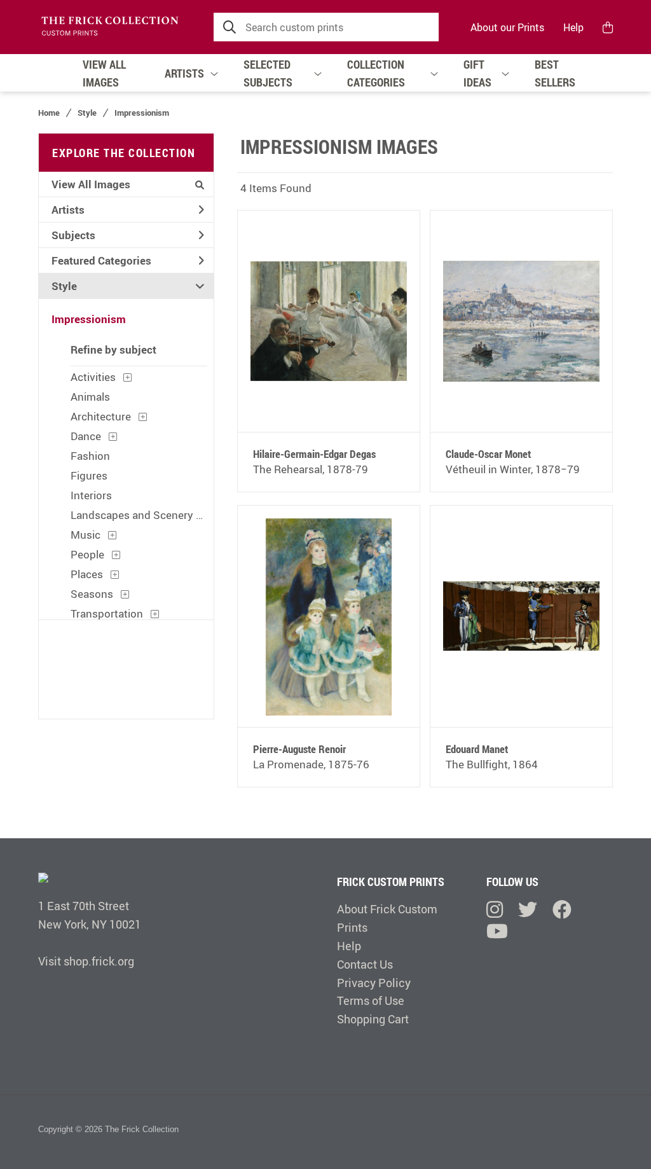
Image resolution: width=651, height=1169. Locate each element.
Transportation (107, 613)
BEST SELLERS (555, 73)
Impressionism (141, 112)
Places (87, 574)
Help (573, 27)
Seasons (92, 593)
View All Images (90, 184)
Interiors (91, 495)
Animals (90, 396)
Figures (89, 475)
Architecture (101, 416)
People (87, 554)
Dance (86, 436)
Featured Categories (101, 260)
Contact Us (365, 964)
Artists (68, 209)
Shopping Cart (373, 1019)
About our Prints (507, 27)
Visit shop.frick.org (86, 961)
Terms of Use (370, 1000)
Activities (93, 377)
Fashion (90, 455)
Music (85, 534)
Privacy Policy (374, 982)
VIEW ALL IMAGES (104, 73)
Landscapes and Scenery (132, 515)
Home (49, 112)
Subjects (73, 235)
